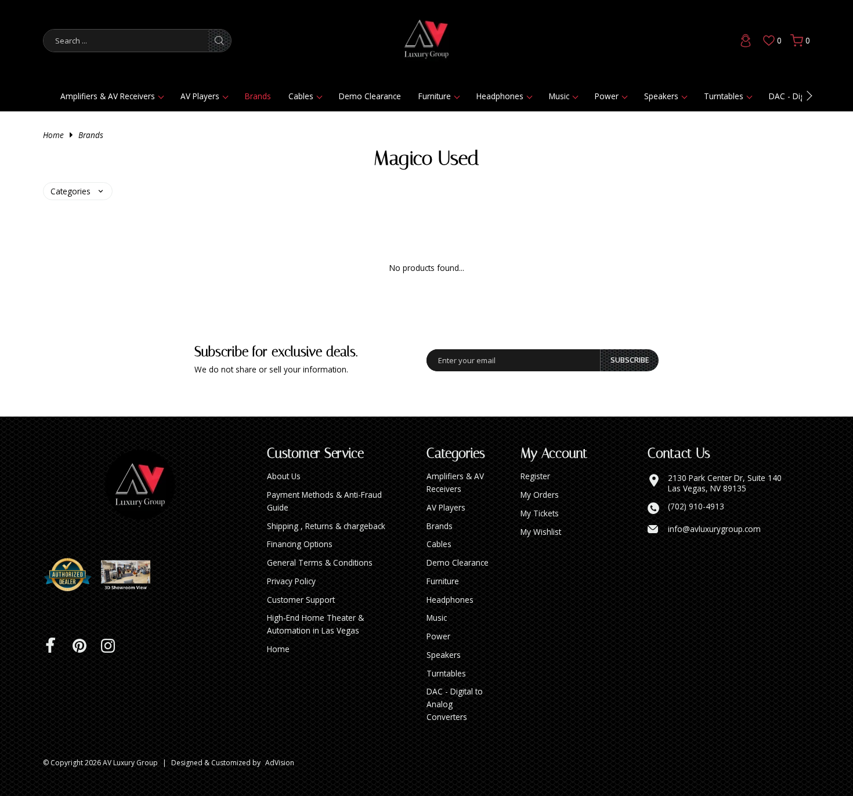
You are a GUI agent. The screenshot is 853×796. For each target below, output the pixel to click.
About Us (284, 476)
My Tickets (540, 513)
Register (535, 476)
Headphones (499, 96)
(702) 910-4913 (696, 506)
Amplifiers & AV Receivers (107, 96)
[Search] (219, 41)
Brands (258, 96)
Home (53, 134)
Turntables (723, 96)
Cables (300, 96)
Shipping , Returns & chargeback (326, 525)
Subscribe (629, 359)
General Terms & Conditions (320, 562)
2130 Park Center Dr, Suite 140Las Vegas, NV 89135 (725, 483)
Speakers (661, 96)
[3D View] (130, 575)
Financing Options (299, 543)
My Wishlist (541, 531)
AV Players (199, 96)
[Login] (745, 40)
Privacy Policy (291, 581)
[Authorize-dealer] (72, 575)
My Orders (540, 494)
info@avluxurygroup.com (714, 529)
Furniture (434, 96)
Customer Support (301, 599)
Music (559, 96)
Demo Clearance (370, 96)
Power (607, 96)
